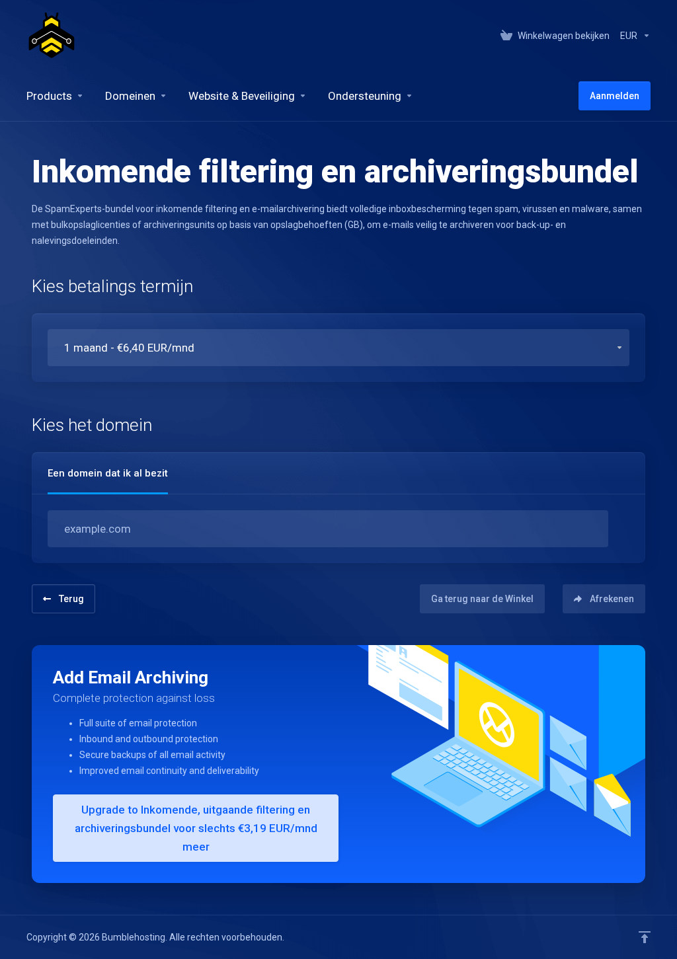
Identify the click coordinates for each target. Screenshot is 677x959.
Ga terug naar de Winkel (482, 599)
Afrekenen (612, 599)
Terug (71, 599)
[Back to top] (644, 937)
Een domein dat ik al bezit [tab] (108, 473)
